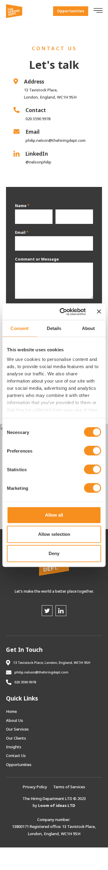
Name (22, 205)
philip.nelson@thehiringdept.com (41, 672)
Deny (54, 553)
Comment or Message (37, 259)
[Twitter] (47, 610)
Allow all (54, 514)
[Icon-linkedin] (61, 610)
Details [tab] (54, 328)
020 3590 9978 (25, 682)
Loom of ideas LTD (56, 805)
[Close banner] (99, 312)
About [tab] (88, 328)
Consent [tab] (19, 328)
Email (21, 232)
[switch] (92, 451)
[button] (70, 11)
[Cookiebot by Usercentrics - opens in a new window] (63, 312)
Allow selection (54, 534)
